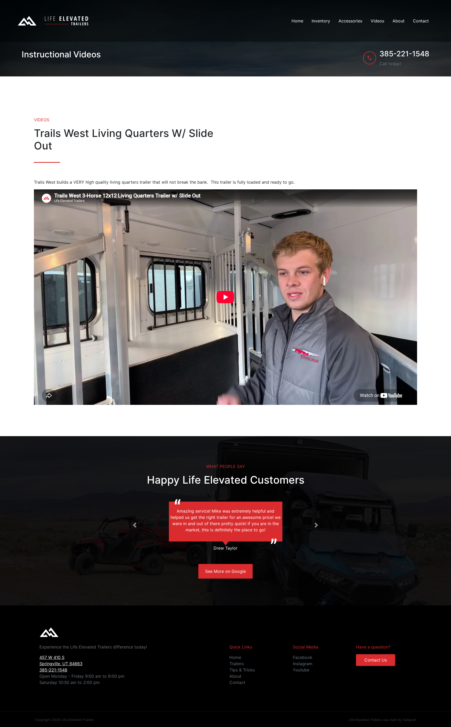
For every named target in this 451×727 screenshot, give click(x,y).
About (399, 20)
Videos (377, 20)
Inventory (321, 20)
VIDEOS (41, 119)
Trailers (236, 663)
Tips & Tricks (242, 669)
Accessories (350, 20)
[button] (135, 525)
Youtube (301, 669)
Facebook (302, 657)
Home (297, 20)
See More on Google (225, 571)
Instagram (302, 663)
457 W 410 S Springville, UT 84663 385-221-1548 (60, 663)
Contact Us (375, 660)
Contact (421, 20)
